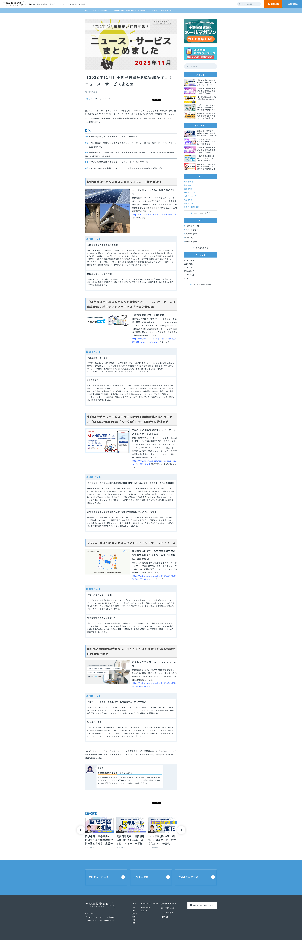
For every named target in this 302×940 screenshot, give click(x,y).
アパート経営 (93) (192, 230)
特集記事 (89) (189, 185)
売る (134, 911)
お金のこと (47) (190, 196)
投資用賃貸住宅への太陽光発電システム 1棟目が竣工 (114, 136)
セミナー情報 (140, 877)
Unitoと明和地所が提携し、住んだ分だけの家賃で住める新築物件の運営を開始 (125, 168)
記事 (134, 903)
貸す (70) (188, 189)
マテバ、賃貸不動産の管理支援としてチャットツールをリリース (118, 162)
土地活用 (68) (191, 241)
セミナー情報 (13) (191, 207)
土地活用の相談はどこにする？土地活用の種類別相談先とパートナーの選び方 (206, 141)
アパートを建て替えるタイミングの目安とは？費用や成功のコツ (206, 107)
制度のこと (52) (190, 192)
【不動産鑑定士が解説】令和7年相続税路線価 (206, 98)
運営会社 (82, 4)
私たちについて (168, 908)
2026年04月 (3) (190, 267)
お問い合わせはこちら (203, 905)
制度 (134, 923)
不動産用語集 (145, 908)
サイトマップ (90, 913)
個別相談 (275, 4)
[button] (81, 830)
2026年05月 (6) (190, 264)
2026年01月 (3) (190, 278)
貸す (134, 917)
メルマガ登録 (71, 4)
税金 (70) (189, 237)
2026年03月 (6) (190, 271)
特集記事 (88, 99)
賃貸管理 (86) (191, 233)
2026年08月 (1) (190, 260)
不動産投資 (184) (192, 226)
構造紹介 (144, 911)
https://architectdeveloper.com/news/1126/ (154, 214)
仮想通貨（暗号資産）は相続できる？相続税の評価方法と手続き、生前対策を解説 (207, 133)
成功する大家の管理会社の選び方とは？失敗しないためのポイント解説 (206, 115)
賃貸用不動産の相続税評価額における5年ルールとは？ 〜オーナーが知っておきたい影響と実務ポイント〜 (207, 82)
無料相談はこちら (188, 877)
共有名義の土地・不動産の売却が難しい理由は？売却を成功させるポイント (206, 166)
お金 (134, 920)
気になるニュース (103, 98)
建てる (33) (189, 203)
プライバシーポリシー (94, 917)
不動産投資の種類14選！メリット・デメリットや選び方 (205, 158)
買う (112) (188, 182)
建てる (134, 914)
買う (134, 908)
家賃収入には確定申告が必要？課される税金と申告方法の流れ (206, 90)
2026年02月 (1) (190, 275)
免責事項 (110, 917)
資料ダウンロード (57, 4)
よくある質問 (167, 912)
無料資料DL (293, 4)
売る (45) (188, 200)
